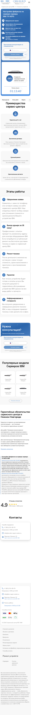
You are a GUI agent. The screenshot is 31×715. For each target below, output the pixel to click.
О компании (6, 640)
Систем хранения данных (15, 663)
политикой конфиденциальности (15, 58)
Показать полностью (7, 449)
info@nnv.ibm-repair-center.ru (12, 533)
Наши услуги (6, 645)
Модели (23, 99)
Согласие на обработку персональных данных (16, 648)
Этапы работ (15, 99)
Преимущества (5, 99)
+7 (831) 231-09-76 (19, 1)
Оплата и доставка (8, 631)
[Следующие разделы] (30, 100)
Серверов (5, 661)
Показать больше (15, 400)
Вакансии (6, 637)
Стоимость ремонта (8, 629)
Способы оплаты (7, 651)
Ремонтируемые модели (10, 642)
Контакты (5, 634)
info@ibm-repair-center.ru (11, 594)
